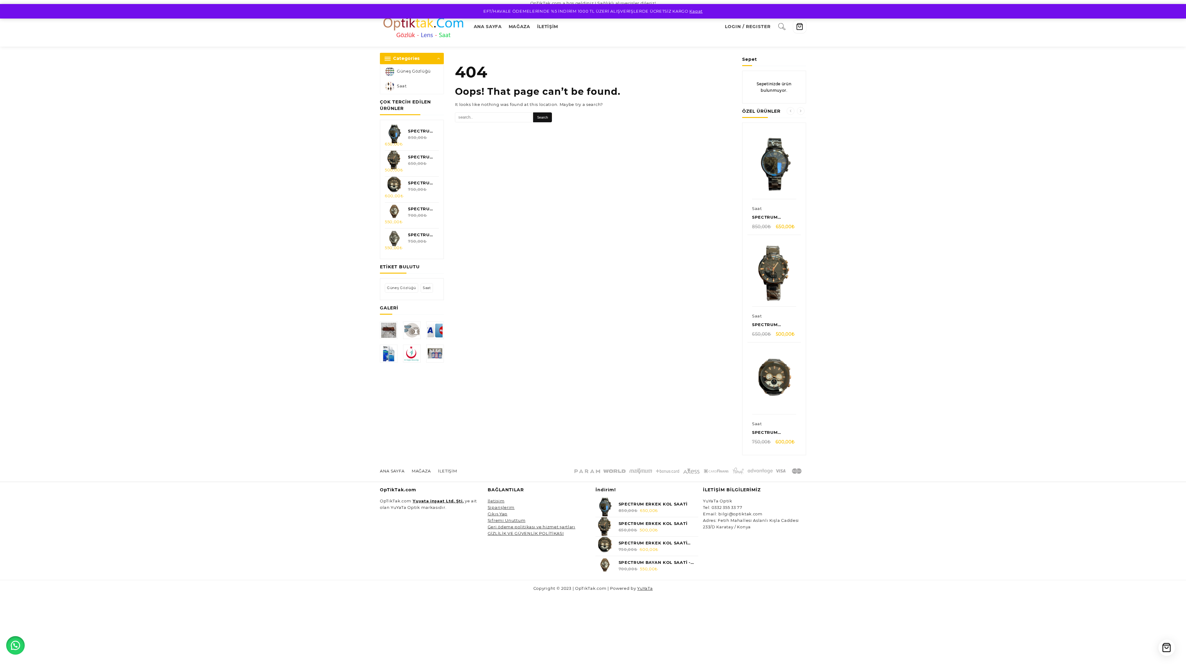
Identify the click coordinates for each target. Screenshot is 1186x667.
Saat (402, 86)
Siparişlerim (501, 507)
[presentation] (790, 111)
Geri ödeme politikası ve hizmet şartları (531, 526)
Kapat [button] (696, 11)
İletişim (496, 500)
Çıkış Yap (497, 513)
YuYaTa (645, 588)
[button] (15, 645)
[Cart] (799, 26)
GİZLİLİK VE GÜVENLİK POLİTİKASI (526, 533)
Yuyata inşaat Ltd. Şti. (438, 500)
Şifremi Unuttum (507, 520)
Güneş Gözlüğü (414, 71)
